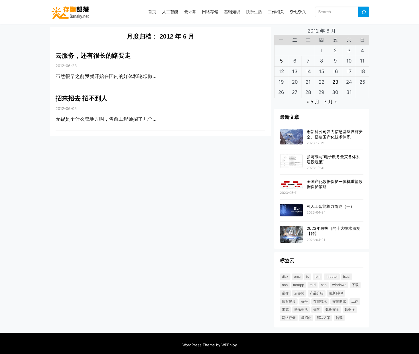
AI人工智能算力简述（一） (330, 206)
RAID (313, 285)
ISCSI (346, 276)
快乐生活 (301, 309)
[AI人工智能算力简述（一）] (291, 210)
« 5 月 (313, 101)
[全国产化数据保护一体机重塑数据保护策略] (291, 184)
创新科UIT (336, 293)
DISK (285, 276)
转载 (339, 317)
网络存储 (289, 317)
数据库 (350, 309)
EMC (297, 276)
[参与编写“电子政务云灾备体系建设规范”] (291, 161)
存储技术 (320, 301)
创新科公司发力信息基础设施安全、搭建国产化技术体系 (335, 134)
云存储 (299, 293)
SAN (324, 285)
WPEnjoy (229, 345)
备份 (304, 301)
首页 (152, 11)
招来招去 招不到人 (81, 98)
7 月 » (330, 101)
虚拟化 (306, 317)
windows (339, 285)
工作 (354, 301)
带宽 (285, 309)
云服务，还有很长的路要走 (93, 55)
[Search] (363, 12)
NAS (285, 285)
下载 (355, 285)
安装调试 (339, 301)
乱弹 (285, 293)
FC (307, 276)
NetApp (298, 285)
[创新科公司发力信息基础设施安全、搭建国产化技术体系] (291, 137)
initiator (332, 276)
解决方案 (323, 317)
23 (335, 82)
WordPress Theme (198, 345)
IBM (317, 276)
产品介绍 (317, 293)
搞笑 (316, 309)
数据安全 (332, 309)
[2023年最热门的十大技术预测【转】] (291, 234)
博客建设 (289, 301)
